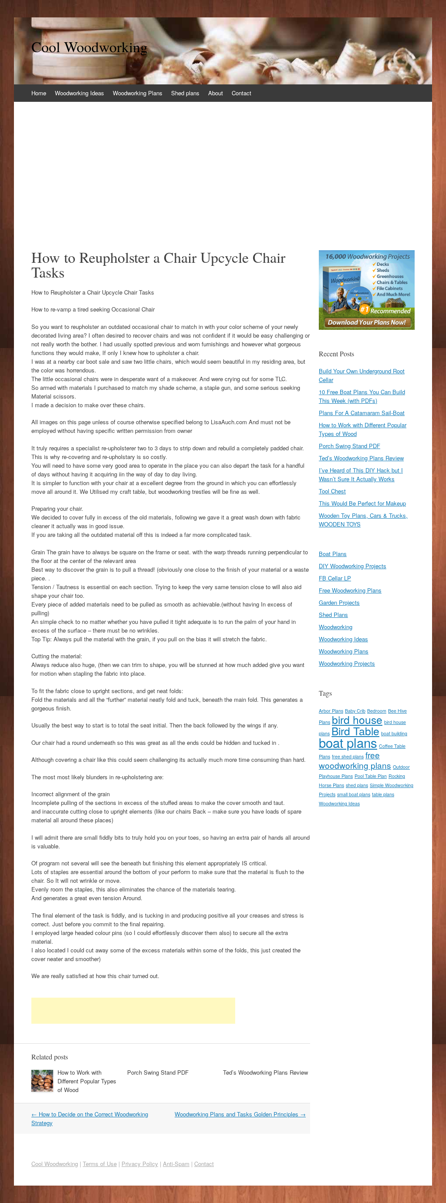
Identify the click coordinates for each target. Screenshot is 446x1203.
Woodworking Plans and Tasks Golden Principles (240, 1114)
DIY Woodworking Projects (352, 566)
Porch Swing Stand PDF (158, 1072)
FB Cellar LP (335, 578)
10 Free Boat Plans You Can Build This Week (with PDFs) (362, 396)
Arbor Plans (331, 710)
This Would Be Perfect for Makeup (362, 503)
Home (38, 93)
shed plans (357, 785)
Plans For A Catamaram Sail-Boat (362, 413)
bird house (357, 719)
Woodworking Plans (137, 93)
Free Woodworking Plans (350, 590)
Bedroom (376, 710)
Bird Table (355, 730)
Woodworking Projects (347, 663)
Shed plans (185, 93)
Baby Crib (355, 710)
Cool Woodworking (89, 46)
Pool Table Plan (371, 776)
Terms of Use (100, 1163)
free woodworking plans (355, 760)
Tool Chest (332, 491)
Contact (241, 93)
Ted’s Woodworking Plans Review (265, 1072)
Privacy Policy (140, 1163)
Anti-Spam (176, 1163)
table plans (383, 794)
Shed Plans (333, 614)
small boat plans (353, 794)
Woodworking (335, 627)
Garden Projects (339, 602)
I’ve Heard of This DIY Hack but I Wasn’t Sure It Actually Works (361, 474)
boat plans (348, 742)
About (215, 93)
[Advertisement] (223, 167)
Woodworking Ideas (79, 93)
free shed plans (348, 756)
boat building (394, 733)
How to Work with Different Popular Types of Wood (86, 1081)
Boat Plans (333, 554)
